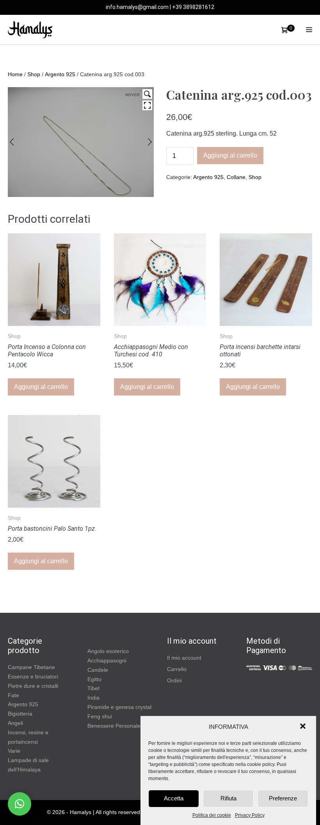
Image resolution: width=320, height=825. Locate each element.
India (93, 697)
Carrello (177, 669)
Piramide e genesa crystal (119, 707)
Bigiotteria (20, 713)
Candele (97, 670)
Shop (33, 74)
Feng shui (99, 716)
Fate (13, 695)
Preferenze (283, 798)
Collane (236, 177)
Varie (14, 751)
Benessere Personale (113, 726)
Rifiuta (228, 798)
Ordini (174, 680)
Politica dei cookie (211, 815)
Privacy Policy (250, 815)
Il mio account (184, 658)
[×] (19, 804)
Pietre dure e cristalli (33, 686)
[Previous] (12, 142)
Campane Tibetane (31, 667)
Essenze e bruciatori (33, 676)
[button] (303, 727)
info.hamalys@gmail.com (137, 7)
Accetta (173, 798)
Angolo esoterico (108, 651)
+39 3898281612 (193, 7)
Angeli (15, 723)
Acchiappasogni (106, 660)
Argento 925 (60, 74)
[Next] (150, 142)
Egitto (94, 679)
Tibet (93, 688)
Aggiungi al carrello (230, 155)
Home (15, 74)
